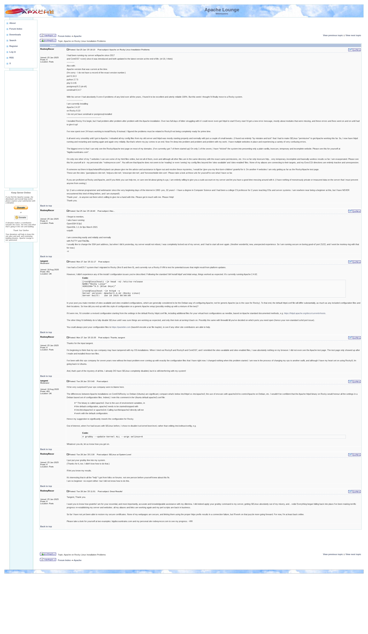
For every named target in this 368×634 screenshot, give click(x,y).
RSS (11, 57)
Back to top (46, 206)
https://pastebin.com (121, 327)
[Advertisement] (21, 129)
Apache (77, 36)
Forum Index (64, 36)
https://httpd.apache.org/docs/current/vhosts (304, 313)
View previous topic (333, 35)
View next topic (353, 35)
